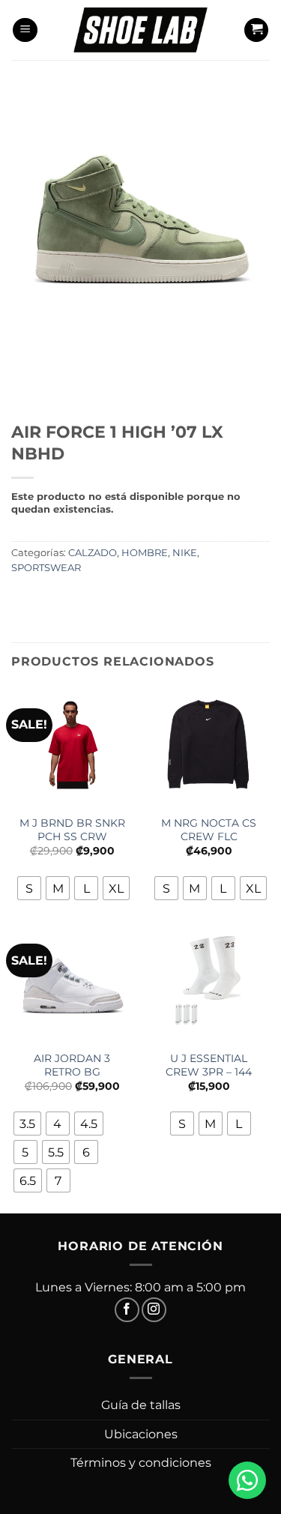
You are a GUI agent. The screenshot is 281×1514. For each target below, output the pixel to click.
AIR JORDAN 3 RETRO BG (72, 1065)
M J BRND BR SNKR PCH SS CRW (72, 829)
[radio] (29, 888)
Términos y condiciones (140, 1463)
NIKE (184, 552)
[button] (25, 30)
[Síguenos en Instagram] (154, 1309)
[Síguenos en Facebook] (127, 1309)
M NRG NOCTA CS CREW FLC (208, 829)
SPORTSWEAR (46, 567)
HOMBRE (144, 552)
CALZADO (92, 552)
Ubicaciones (141, 1434)
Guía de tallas (141, 1405)
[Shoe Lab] (140, 29)
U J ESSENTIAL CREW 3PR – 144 (209, 1065)
